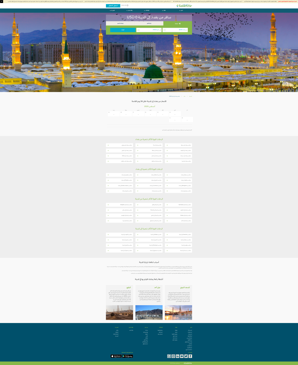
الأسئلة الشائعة (115, 334)
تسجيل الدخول (113, 6)
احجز (182, 10)
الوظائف (146, 338)
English (124, 5)
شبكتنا (176, 332)
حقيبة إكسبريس (189, 338)
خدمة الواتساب (189, 345)
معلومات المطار (175, 340)
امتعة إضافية (190, 336)
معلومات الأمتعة (174, 334)
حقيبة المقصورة (189, 347)
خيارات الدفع (175, 336)
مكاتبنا (117, 330)
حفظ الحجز (190, 343)
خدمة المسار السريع (189, 349)
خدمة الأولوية (190, 340)
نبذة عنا (146, 330)
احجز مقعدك (190, 332)
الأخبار (147, 336)
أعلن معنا (116, 336)
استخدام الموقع (145, 343)
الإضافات (147, 10)
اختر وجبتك (190, 334)
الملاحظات (116, 332)
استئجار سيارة (160, 334)
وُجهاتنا (176, 330)
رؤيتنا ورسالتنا (145, 332)
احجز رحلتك (190, 330)
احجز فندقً (161, 332)
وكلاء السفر (130, 10)
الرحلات (176, 23)
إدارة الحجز (149, 23)
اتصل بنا (113, 10)
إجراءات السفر (120, 23)
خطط (165, 10)
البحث (122, 30)
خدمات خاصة (175, 338)
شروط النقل (146, 340)
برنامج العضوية (160, 330)
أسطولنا (146, 334)
